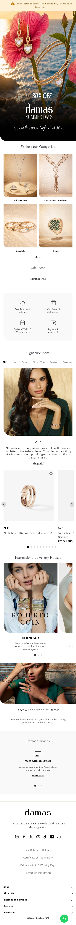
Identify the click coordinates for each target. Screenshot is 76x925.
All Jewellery (20, 200)
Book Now (38, 775)
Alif (6, 528)
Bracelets (20, 251)
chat (64, 919)
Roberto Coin (30, 638)
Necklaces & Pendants (55, 200)
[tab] (36, 257)
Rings (56, 251)
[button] (51, 474)
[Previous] (3, 504)
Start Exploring (38, 279)
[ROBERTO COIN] (31, 631)
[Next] (72, 504)
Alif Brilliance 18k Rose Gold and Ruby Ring (28, 533)
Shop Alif (38, 463)
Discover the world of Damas (38, 710)
